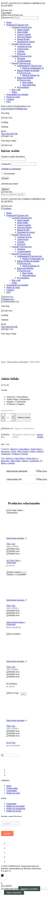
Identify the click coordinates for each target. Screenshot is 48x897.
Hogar (14, 63)
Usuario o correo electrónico (13, 156)
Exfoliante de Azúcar (26, 41)
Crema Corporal (24, 34)
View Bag (5, 134)
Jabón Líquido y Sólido (26, 451)
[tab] (26, 471)
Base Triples (27, 82)
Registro (5, 189)
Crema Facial (22, 49)
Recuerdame (9, 173)
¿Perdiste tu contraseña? (11, 169)
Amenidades (11, 790)
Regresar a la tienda (29, 889)
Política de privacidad (15, 806)
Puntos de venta (13, 97)
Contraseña (6, 164)
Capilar (15, 56)
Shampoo (21, 58)
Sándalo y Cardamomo (30, 461)
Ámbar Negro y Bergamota (17, 362)
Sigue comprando (14, 892)
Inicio (3, 362)
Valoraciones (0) (14, 479)
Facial (14, 44)
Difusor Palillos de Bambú (28, 70)
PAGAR (13, 134)
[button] (16, 546)
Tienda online (12, 788)
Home (9, 22)
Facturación (11, 804)
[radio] (18, 397)
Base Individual (29, 85)
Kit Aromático (23, 87)
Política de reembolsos (15, 808)
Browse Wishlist (40, 436)
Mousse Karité (23, 39)
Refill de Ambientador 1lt (33, 68)
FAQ (8, 101)
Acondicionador (24, 61)
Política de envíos (13, 811)
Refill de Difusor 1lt (30, 75)
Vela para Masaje (24, 37)
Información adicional (16, 471)
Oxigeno (20, 51)
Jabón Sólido (22, 32)
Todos (14, 92)
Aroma (4, 390)
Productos (10, 25)
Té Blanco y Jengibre (20, 454)
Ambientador (22, 65)
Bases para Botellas (25, 77)
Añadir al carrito (24, 418)
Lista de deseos (7, 108)
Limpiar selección (7, 410)
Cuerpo (15, 27)
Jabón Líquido (23, 29)
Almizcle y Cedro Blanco (20, 449)
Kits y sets (16, 89)
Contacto (10, 99)
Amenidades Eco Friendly (17, 94)
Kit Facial (21, 53)
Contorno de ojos (24, 46)
